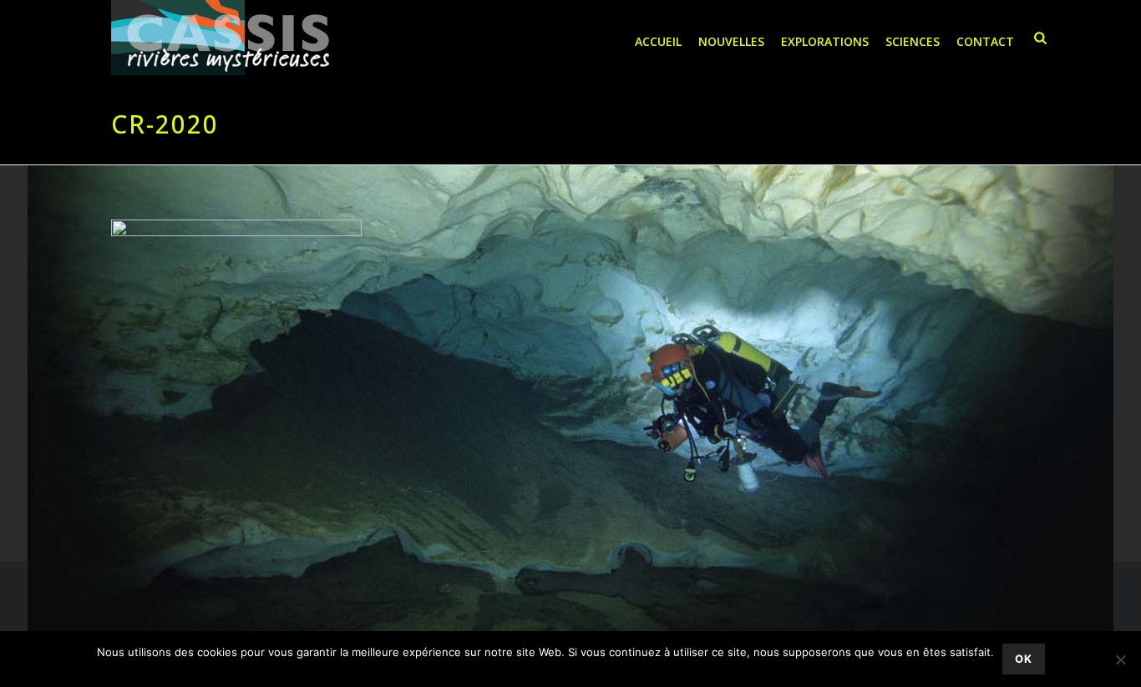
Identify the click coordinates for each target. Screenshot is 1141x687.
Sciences (912, 41)
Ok (1023, 658)
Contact (985, 41)
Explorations (825, 41)
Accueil (658, 41)
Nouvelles (731, 41)
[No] (1120, 659)
